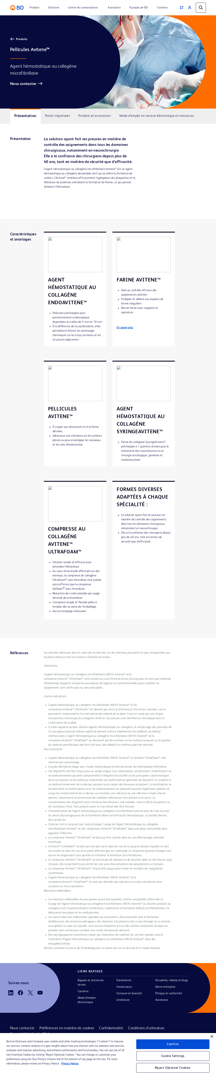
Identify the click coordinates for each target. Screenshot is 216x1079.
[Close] (212, 1036)
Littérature (123, 999)
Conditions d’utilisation (146, 1028)
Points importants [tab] (57, 116)
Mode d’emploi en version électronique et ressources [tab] (156, 116)
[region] (108, 1056)
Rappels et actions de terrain (91, 982)
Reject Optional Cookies (173, 1067)
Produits (21, 39)
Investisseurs (124, 986)
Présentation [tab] (25, 116)
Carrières (83, 991)
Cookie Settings (173, 1056)
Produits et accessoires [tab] (94, 116)
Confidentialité (111, 1028)
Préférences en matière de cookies (66, 1028)
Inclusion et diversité (129, 993)
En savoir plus (125, 327)
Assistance (161, 999)
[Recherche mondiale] (201, 8)
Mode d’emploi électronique (87, 1000)
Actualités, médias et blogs (171, 980)
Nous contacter (23, 84)
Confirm (173, 1044)
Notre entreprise (165, 986)
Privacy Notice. (70, 1063)
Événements (123, 980)
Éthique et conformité (168, 993)
